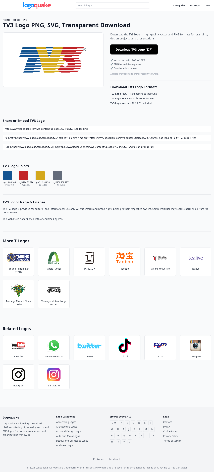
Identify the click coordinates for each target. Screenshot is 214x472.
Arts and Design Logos (68, 431)
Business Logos (64, 445)
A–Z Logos (195, 5)
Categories (179, 5)
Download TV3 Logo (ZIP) (134, 49)
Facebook (115, 459)
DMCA (166, 426)
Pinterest (99, 459)
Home (6, 20)
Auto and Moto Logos (68, 436)
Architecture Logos (66, 426)
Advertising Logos (66, 422)
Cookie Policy (170, 431)
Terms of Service (172, 440)
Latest (208, 5)
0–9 (114, 422)
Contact (167, 422)
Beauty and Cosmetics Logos (72, 440)
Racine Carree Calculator (173, 467)
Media (16, 20)
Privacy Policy (170, 436)
